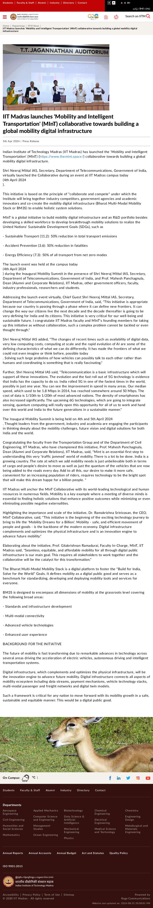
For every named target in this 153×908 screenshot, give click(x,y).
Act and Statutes (93, 853)
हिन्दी (142, 9)
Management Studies (41, 827)
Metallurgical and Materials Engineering (136, 829)
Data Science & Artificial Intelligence (74, 819)
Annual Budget (66, 853)
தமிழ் (135, 9)
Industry (55, 3)
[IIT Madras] (24, 17)
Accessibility (11, 895)
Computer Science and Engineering (45, 818)
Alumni (42, 3)
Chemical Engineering (102, 812)
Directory (68, 3)
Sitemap (69, 895)
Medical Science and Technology (105, 831)
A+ (128, 3)
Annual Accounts (40, 853)
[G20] (93, 17)
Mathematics (11, 835)
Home (6, 26)
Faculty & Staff (25, 3)
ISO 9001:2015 (13, 866)
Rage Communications (135, 898)
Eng (148, 9)
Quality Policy (119, 853)
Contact (82, 3)
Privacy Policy (32, 895)
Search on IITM (135, 16)
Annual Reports (13, 853)
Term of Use (52, 895)
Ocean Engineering (45, 835)
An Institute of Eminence (105, 17)
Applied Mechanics (45, 810)
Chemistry (131, 810)
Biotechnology (73, 810)
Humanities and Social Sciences (13, 827)
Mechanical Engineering (71, 831)
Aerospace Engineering (10, 812)
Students (8, 3)
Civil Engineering (14, 820)
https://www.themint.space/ (61, 156)
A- (122, 4)
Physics (69, 838)
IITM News (33, 26)
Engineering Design (132, 818)
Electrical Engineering (102, 821)
